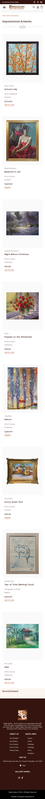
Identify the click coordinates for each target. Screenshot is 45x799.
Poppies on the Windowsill (18, 337)
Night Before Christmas (16, 254)
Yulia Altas (7, 416)
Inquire (7, 187)
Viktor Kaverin (9, 86)
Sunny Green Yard (13, 502)
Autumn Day (10, 89)
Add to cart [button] (9, 105)
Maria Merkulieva (10, 168)
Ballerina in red (12, 171)
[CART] (41, 7)
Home (4, 15)
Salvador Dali (9, 581)
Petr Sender (8, 664)
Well (6, 667)
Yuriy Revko (8, 498)
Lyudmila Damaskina (11, 251)
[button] (4, 7)
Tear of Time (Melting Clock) (19, 584)
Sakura (8, 419)
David (6, 333)
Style (8, 15)
